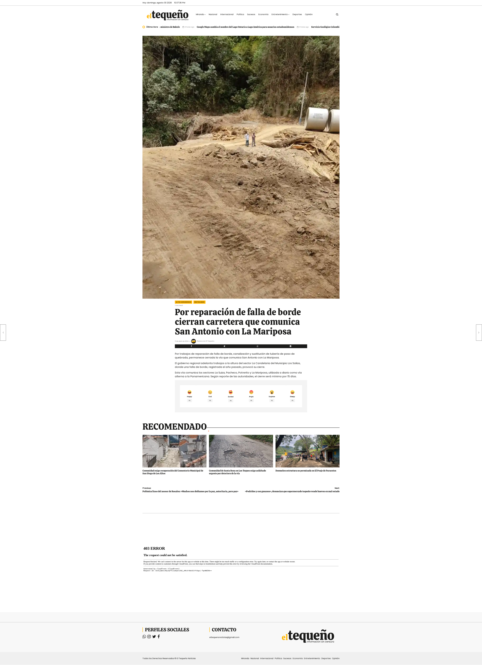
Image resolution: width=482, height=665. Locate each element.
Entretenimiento (280, 14)
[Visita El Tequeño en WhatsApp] (144, 637)
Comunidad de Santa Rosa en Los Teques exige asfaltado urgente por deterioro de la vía (237, 472)
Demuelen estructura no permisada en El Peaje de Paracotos (306, 470)
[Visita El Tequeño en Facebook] (159, 637)
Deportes (297, 14)
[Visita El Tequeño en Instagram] (149, 637)
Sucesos (251, 14)
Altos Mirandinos (183, 302)
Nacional (213, 14)
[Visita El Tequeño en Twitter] (154, 637)
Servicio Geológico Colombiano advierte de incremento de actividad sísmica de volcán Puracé (297, 26)
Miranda (200, 14)
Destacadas (199, 302)
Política (240, 14)
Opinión (309, 14)
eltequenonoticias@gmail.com (224, 637)
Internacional (226, 14)
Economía (263, 14)
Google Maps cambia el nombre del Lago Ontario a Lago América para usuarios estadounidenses (184, 26)
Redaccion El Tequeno (205, 341)
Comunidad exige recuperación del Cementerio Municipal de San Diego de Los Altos (172, 472)
